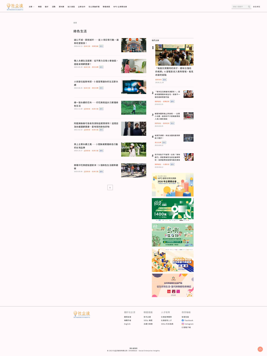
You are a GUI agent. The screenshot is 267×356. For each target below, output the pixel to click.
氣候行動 (87, 46)
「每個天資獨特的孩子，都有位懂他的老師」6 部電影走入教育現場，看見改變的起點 (174, 71)
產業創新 (166, 101)
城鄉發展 (95, 46)
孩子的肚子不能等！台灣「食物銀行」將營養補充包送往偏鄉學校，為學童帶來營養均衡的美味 (167, 157)
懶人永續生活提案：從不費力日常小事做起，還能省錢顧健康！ (96, 62)
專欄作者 (127, 320)
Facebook (189, 320)
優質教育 (158, 80)
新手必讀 (147, 317)
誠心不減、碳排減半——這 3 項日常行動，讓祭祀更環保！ (96, 41)
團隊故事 (127, 317)
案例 (101, 46)
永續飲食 (166, 164)
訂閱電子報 (186, 327)
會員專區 (256, 6)
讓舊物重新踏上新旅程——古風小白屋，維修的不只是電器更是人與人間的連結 (167, 116)
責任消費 (95, 67)
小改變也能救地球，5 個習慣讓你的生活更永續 (96, 83)
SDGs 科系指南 (167, 324)
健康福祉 (158, 101)
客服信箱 (185, 317)
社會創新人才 (166, 320)
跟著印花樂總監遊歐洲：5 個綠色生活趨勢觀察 (96, 167)
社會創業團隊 (166, 317)
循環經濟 (166, 123)
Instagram (189, 324)
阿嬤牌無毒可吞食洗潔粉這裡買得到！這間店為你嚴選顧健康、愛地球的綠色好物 (96, 125)
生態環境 (87, 109)
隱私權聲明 (133, 348)
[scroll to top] (260, 349)
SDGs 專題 (148, 320)
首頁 (75, 22)
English (127, 324)
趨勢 (101, 151)
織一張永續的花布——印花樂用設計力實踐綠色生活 (96, 104)
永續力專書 (148, 324)
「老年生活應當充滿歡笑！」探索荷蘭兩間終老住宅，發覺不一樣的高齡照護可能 (167, 94)
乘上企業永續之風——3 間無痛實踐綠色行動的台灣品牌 (96, 146)
